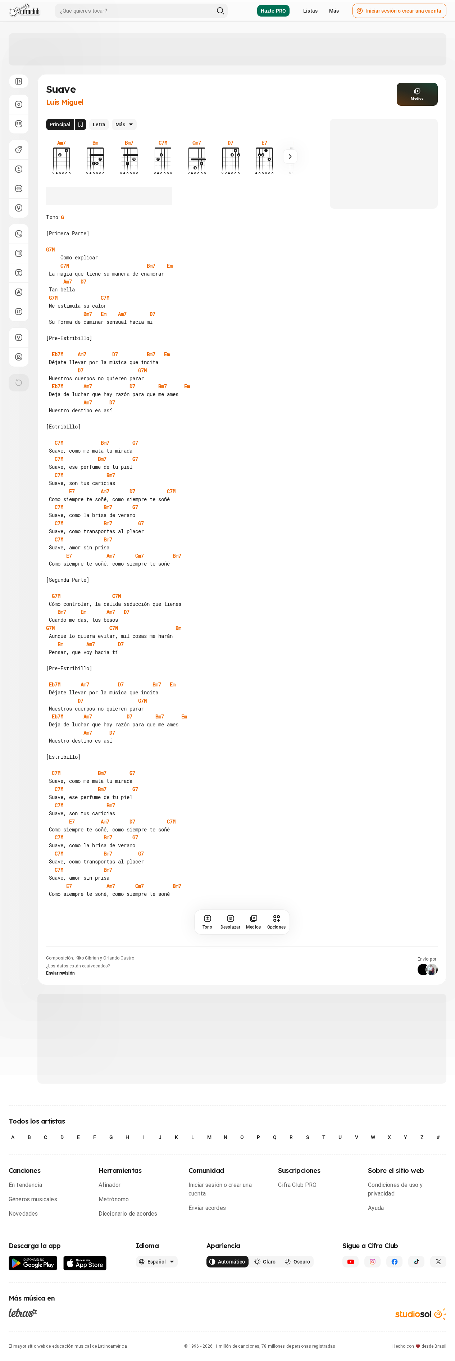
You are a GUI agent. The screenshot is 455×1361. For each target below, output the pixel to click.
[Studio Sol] (420, 1314)
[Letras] (23, 1312)
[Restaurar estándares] (19, 382)
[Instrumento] (18, 149)
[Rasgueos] (18, 311)
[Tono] (18, 169)
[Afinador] (18, 337)
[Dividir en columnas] (18, 123)
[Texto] (18, 272)
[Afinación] (18, 208)
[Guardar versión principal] (80, 124)
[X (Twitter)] (438, 1261)
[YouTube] (350, 1261)
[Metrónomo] (18, 357)
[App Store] (85, 1263)
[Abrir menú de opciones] (19, 81)
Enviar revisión (60, 973)
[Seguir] (290, 156)
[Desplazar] (18, 104)
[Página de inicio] (25, 10)
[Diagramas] (18, 253)
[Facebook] (394, 1261)
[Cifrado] (18, 292)
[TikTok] (416, 1261)
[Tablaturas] (18, 233)
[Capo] (18, 188)
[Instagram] (372, 1261)
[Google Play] (33, 1263)
